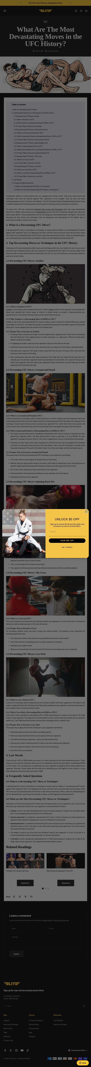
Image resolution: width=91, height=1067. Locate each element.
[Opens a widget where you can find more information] (83, 1063)
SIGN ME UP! (67, 541)
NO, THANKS (67, 547)
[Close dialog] (86, 511)
